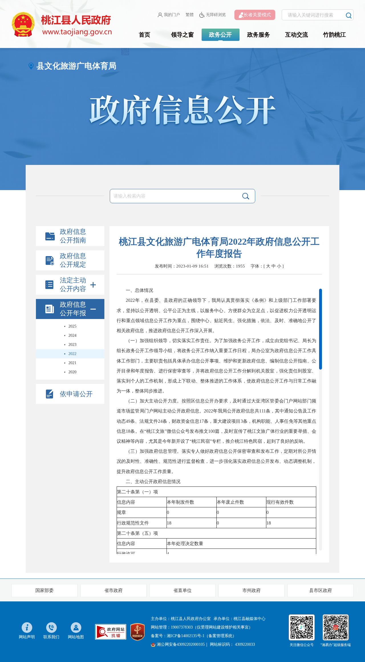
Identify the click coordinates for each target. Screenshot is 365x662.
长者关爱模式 (257, 14)
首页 (144, 34)
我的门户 (172, 15)
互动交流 (296, 34)
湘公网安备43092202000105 (181, 644)
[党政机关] (137, 631)
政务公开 (220, 34)
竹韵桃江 (334, 34)
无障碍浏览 (216, 15)
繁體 (190, 15)
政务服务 (258, 34)
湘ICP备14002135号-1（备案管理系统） (201, 636)
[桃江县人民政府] (62, 24)
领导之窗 (182, 34)
